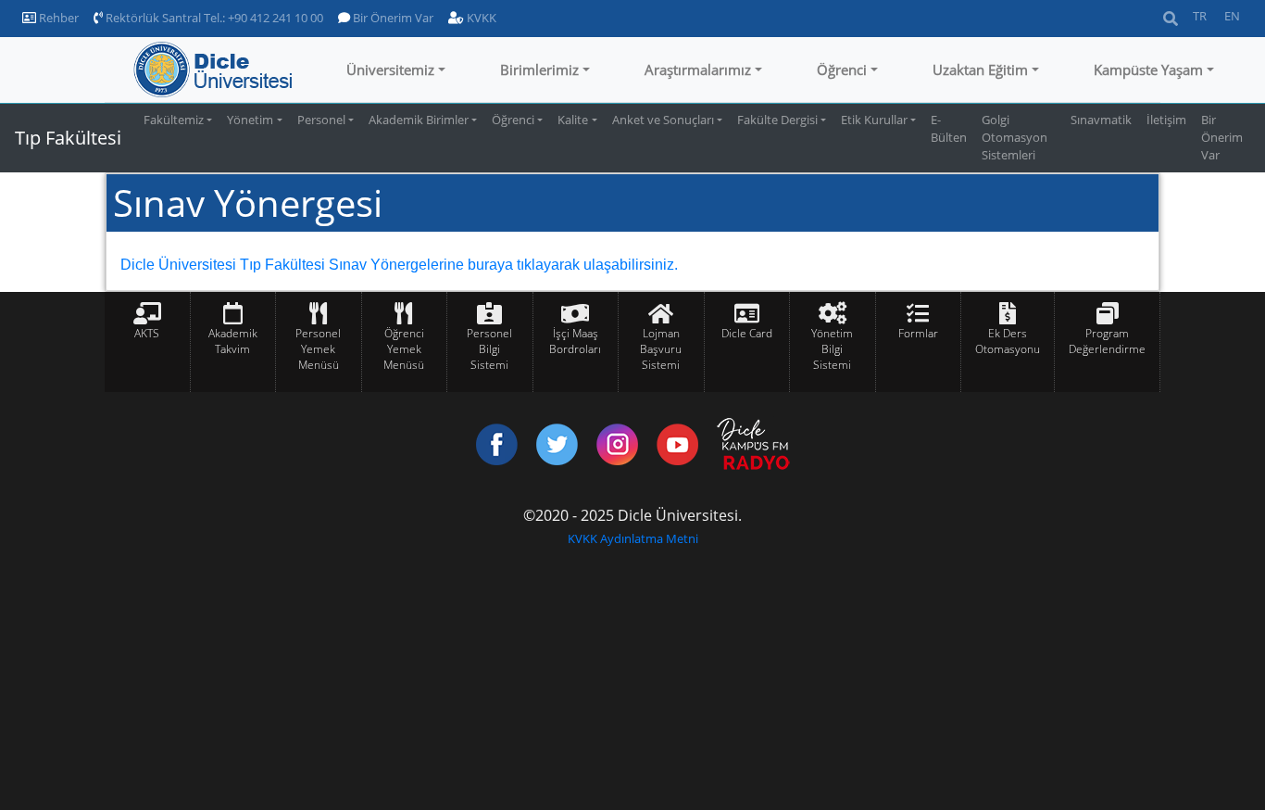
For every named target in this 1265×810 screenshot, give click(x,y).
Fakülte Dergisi (777, 119)
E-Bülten (949, 128)
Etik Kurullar (874, 119)
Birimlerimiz (539, 69)
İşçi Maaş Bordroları (575, 341)
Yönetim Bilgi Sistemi (832, 349)
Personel (321, 119)
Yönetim (250, 119)
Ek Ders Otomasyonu (1007, 341)
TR (1200, 15)
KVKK (480, 17)
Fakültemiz (174, 119)
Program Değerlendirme (1107, 341)
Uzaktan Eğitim (980, 69)
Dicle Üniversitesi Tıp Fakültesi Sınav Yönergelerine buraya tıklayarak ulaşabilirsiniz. (399, 264)
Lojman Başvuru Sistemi (661, 349)
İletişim (1166, 119)
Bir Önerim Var (391, 17)
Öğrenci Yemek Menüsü (403, 349)
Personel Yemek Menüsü (318, 349)
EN (1232, 15)
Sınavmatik (1101, 119)
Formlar (918, 333)
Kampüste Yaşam (1148, 69)
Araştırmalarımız (698, 69)
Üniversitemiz (390, 69)
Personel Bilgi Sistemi (489, 349)
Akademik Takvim (232, 341)
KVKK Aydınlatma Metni (633, 538)
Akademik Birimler (419, 119)
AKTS (146, 333)
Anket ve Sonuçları (663, 119)
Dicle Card (746, 333)
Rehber (57, 17)
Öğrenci (842, 69)
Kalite (572, 119)
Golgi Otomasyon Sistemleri (1014, 137)
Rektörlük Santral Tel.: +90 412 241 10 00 (213, 17)
